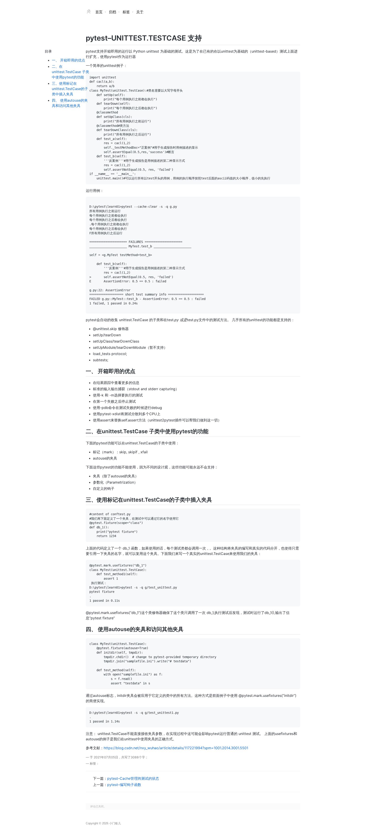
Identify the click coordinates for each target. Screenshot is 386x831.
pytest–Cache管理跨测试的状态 (133, 778)
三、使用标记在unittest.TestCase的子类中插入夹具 (70, 88)
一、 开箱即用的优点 (68, 60)
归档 (112, 12)
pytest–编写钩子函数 (124, 784)
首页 (99, 12)
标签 (126, 12)
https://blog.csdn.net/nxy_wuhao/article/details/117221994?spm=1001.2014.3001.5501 (176, 748)
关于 (139, 12)
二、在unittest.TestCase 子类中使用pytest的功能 (70, 71)
